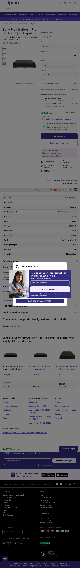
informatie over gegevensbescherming (44, 284)
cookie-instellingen (44, 282)
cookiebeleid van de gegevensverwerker (33, 286)
